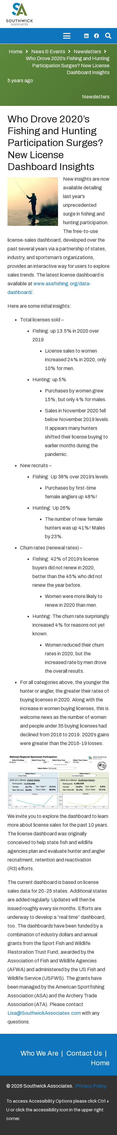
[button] (67, 36)
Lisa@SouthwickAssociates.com (44, 1013)
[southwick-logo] (19, 14)
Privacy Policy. (91, 1086)
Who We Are (39, 1053)
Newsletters (96, 96)
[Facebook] (96, 36)
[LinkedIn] (86, 36)
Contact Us (84, 1053)
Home (100, 1063)
